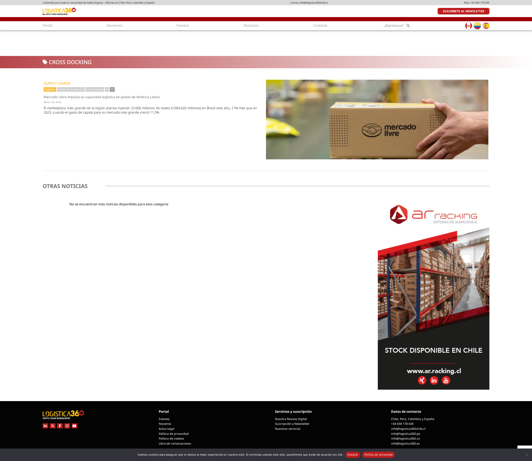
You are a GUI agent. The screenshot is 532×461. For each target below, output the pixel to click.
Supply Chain (57, 83)
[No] (527, 455)
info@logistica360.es (405, 443)
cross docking (95, 89)
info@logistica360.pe (405, 434)
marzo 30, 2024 (52, 102)
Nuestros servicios (287, 429)
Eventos (164, 419)
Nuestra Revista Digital (291, 419)
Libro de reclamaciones (175, 443)
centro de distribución (71, 89)
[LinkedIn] (45, 426)
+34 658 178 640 (479, 2)
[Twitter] (52, 426)
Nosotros (165, 424)
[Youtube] (74, 426)
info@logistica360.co (405, 438)
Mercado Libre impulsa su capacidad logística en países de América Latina (102, 97)
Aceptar (352, 454)
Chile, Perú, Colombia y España (412, 419)
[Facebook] (60, 426)
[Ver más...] (107, 89)
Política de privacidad (174, 434)
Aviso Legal (166, 429)
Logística (50, 89)
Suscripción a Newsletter (292, 424)
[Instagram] (67, 426)
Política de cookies (171, 438)
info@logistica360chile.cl (314, 2)
